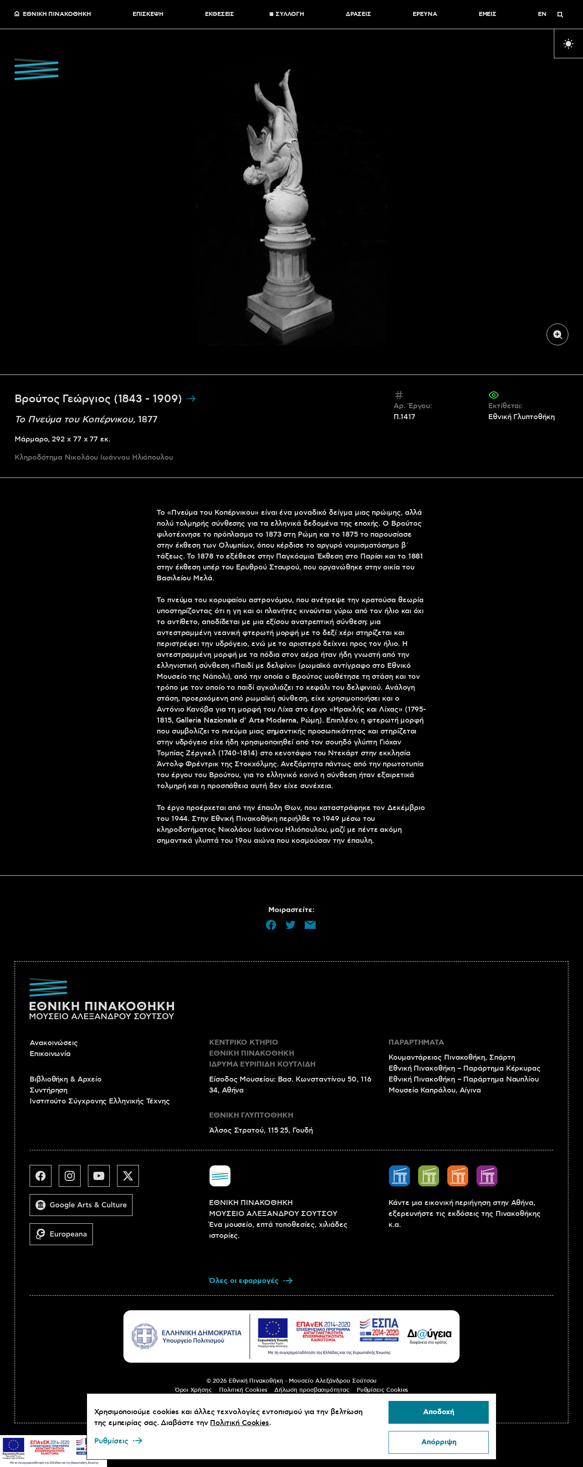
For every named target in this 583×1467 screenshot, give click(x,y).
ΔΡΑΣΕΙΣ (358, 14)
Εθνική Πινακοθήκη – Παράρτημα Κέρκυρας (465, 1068)
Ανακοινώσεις (54, 1042)
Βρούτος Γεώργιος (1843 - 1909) (100, 399)
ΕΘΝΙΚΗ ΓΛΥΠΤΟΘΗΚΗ (251, 1115)
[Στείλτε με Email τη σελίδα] (310, 925)
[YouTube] (102, 1179)
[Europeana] (65, 1237)
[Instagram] (73, 1179)
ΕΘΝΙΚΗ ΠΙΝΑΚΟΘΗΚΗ (57, 14)
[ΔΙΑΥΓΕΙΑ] (429, 1336)
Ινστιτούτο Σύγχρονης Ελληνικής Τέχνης (100, 1101)
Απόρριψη (438, 1442)
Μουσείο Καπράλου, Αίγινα (435, 1090)
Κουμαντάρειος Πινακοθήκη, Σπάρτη (452, 1057)
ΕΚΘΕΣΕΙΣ (219, 14)
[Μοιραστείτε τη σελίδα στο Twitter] (290, 925)
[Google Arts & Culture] (85, 1208)
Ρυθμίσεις (111, 1441)
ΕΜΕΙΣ (488, 14)
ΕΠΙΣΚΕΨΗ (148, 14)
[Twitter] (131, 1179)
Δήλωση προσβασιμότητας (311, 1390)
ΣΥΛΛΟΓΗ (290, 14)
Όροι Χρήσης (193, 1390)
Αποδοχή (438, 1412)
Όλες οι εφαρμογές (244, 1281)
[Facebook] (44, 1179)
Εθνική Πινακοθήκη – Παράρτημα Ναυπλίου (464, 1079)
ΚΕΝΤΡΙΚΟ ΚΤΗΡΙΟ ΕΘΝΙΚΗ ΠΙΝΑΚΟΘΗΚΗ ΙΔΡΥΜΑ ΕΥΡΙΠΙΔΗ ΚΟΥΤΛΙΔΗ (262, 1053)
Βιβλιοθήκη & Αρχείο (65, 1079)
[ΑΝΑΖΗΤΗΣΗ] (560, 14)
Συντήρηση (48, 1090)
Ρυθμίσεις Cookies (383, 1390)
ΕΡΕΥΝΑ (425, 14)
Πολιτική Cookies (243, 1390)
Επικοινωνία (50, 1053)
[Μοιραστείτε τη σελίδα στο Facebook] (271, 925)
